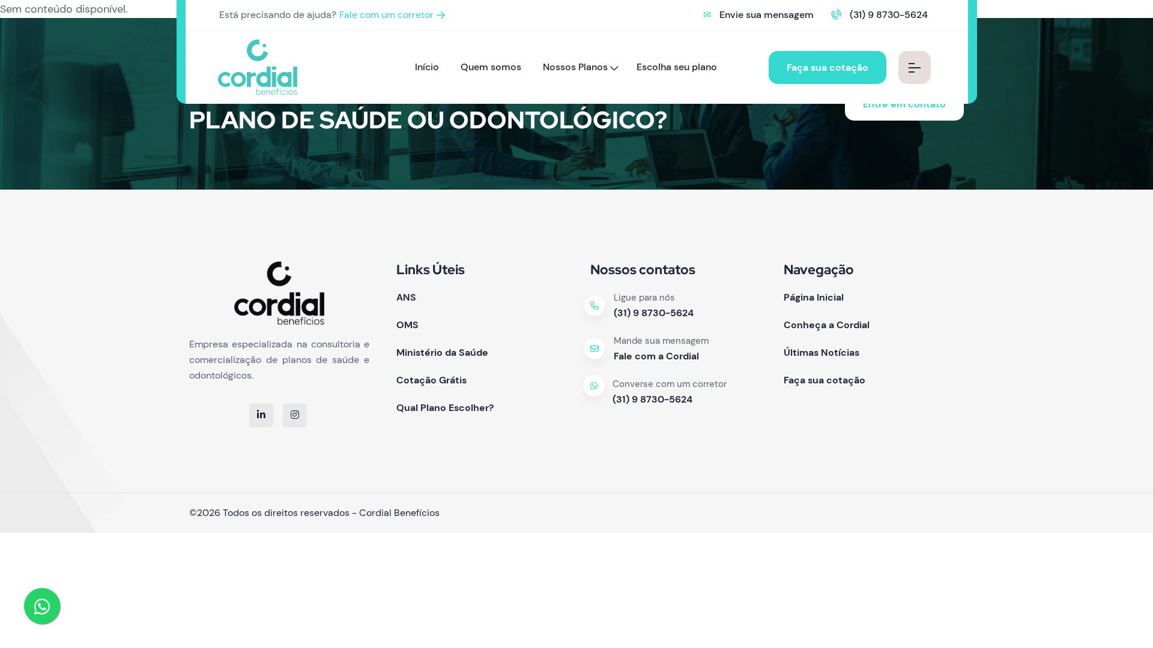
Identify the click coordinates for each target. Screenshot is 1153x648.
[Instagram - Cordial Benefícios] (295, 415)
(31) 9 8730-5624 (889, 14)
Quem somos (491, 67)
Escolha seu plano (677, 67)
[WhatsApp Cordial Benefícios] (42, 606)
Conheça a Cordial (827, 325)
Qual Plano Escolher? (445, 407)
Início (427, 67)
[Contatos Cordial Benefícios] (914, 67)
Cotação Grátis (431, 380)
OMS (407, 325)
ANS (406, 297)
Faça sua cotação (827, 67)
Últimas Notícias (821, 352)
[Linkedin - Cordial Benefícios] (261, 415)
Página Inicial (814, 297)
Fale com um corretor (386, 14)
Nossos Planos (575, 67)
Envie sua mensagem (766, 14)
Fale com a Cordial (656, 356)
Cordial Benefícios (399, 512)
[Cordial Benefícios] (257, 66)
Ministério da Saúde (442, 352)
